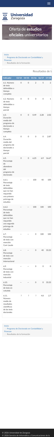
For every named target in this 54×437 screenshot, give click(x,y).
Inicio (6, 55)
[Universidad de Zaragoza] (17, 17)
